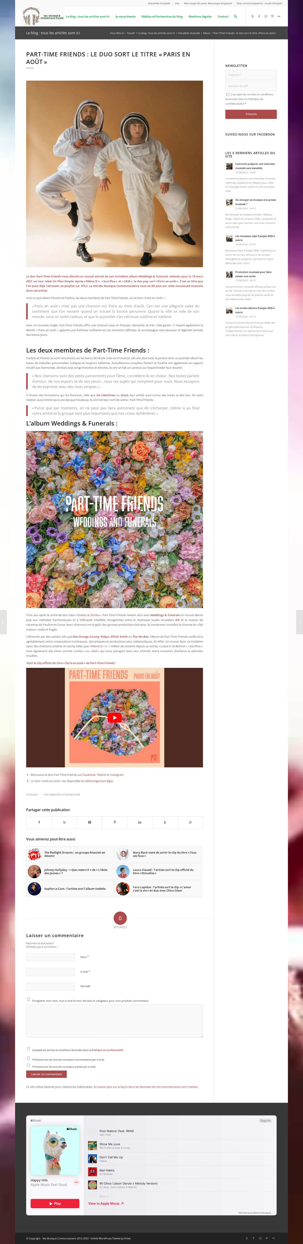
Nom (85, 957)
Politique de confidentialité (107, 1050)
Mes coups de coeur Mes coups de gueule (208, 3)
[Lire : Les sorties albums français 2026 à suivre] (229, 310)
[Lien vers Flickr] (279, 16)
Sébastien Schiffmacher (64, 794)
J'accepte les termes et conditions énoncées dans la (77, 1050)
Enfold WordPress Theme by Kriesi (111, 1238)
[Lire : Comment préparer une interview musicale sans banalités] (229, 166)
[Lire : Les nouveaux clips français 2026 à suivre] (229, 239)
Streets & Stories (88, 615)
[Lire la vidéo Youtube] (114, 717)
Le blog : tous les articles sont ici (53, 32)
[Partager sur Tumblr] (165, 822)
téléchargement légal (99, 781)
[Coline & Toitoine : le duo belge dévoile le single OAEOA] (299, 622)
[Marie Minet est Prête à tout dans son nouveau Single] (3, 622)
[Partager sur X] (64, 822)
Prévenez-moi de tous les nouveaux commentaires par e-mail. (68, 1059)
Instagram (117, 775)
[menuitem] (159, 3)
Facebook (89, 775)
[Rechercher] (235, 16)
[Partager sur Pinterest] (114, 822)
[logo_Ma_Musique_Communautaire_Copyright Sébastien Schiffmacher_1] (43, 16)
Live (177, 3)
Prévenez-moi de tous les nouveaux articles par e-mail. (64, 1066)
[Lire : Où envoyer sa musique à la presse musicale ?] (229, 202)
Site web (85, 986)
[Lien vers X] (252, 16)
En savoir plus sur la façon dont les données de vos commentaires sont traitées (146, 1087)
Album (29, 68)
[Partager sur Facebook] (39, 822)
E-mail (85, 971)
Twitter (102, 775)
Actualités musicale (159, 3)
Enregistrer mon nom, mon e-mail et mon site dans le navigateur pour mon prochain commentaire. (90, 1000)
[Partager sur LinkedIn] (140, 822)
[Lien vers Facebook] (259, 16)
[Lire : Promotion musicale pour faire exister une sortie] (229, 275)
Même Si (97, 646)
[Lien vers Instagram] (265, 16)
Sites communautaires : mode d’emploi (259, 3)
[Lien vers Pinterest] (272, 16)
